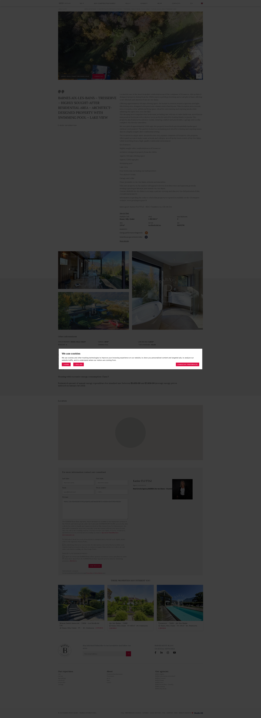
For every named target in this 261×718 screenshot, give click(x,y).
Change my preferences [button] (187, 364)
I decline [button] (78, 364)
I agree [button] (66, 364)
